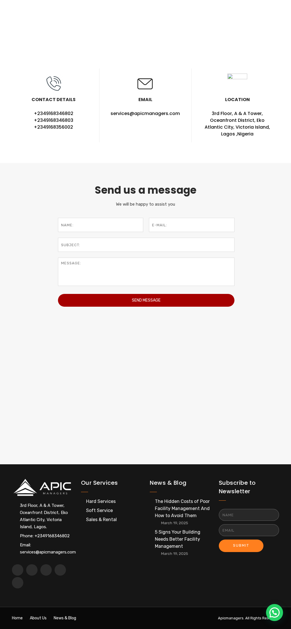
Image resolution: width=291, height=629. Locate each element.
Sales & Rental (101, 519)
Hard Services (101, 501)
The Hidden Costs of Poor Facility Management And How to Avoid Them (182, 508)
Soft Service (99, 510)
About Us (38, 618)
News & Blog (65, 618)
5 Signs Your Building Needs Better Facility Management (177, 539)
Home (18, 41)
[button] (274, 612)
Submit (241, 545)
